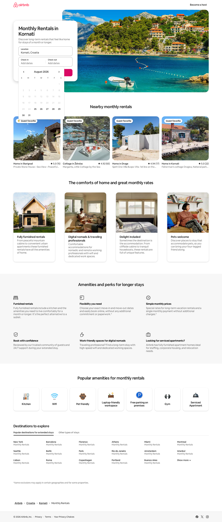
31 (29, 115)
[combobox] (45, 52)
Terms (48, 516)
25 (35, 109)
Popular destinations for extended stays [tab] (33, 432)
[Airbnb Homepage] (21, 5)
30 (23, 115)
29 (59, 109)
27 (47, 109)
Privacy (38, 516)
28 (53, 109)
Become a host (198, 4)
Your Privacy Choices (64, 516)
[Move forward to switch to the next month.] (59, 72)
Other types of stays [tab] (69, 432)
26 (41, 109)
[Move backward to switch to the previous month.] (24, 72)
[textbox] (32, 63)
